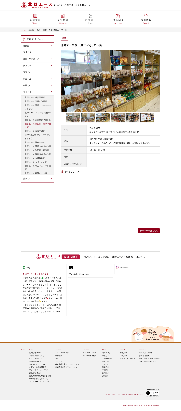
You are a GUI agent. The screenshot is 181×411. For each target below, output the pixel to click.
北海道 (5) (106, 353)
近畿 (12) (105, 367)
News (31, 350)
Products (86, 350)
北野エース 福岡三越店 (35, 131)
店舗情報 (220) (35, 361)
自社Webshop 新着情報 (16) (40, 376)
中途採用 (123, 356)
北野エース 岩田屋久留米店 (37, 150)
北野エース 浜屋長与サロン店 (38, 154)
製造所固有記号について (38, 379)
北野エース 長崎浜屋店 (35, 158)
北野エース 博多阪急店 (35, 142)
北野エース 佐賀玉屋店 (35, 97)
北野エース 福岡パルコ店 (36, 173)
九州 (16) (105, 373)
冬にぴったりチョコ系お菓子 (36, 274)
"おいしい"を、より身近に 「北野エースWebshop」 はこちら (114, 257)
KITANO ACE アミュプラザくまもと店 (38, 137)
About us (58, 350)
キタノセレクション (90, 353)
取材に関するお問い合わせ (149, 358)
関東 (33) (105, 361)
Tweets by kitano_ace (79, 274)
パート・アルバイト (127, 358)
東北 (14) (105, 356)
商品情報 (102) (35, 373)
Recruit (122, 350)
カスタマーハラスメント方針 (40, 382)
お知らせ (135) (35, 353)
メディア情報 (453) (36, 356)
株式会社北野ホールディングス (67, 364)
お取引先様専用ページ (147, 361)
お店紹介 (31, 30)
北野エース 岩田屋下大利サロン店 (55, 30)
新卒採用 (123, 353)
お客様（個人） (145, 356)
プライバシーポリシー (111, 394)
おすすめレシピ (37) (37, 364)
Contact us (142, 350)
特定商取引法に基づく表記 (132, 394)
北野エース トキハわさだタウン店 (38, 114)
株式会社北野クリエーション (66, 367)
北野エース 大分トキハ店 (36, 162)
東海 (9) (105, 364)
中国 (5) (105, 370)
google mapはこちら (149, 230)
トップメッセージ (62, 353)
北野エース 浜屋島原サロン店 (38, 120)
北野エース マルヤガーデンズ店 (38, 167)
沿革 (57, 358)
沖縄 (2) (105, 376)
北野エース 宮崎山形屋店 (36, 101)
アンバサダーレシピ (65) (38, 368)
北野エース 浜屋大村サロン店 (38, 146)
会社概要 (58, 356)
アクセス (58, 361)
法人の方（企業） (146, 353)
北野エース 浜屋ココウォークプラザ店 (38, 107)
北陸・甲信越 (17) (109, 358)
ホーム (23, 30)
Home (23, 350)
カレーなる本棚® (89, 356)
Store (104, 350)
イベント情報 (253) (36, 358)
